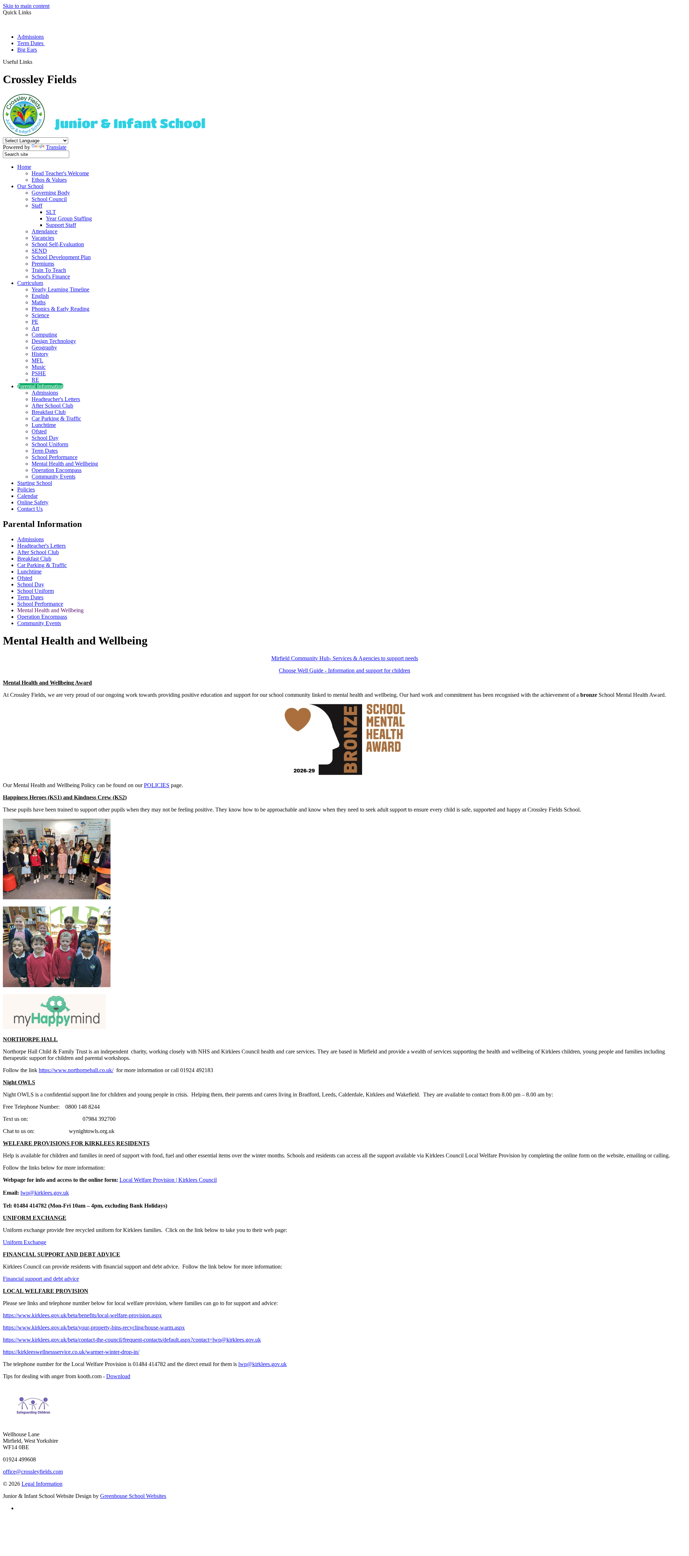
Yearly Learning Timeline (60, 289)
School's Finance (51, 276)
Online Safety (32, 502)
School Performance (55, 457)
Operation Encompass (56, 470)
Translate (56, 147)
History (40, 354)
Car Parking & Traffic (56, 418)
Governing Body (51, 193)
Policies (26, 489)
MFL (37, 360)
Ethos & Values (49, 180)
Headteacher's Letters (56, 399)
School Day (45, 438)
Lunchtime (44, 425)
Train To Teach (49, 270)
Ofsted (39, 431)
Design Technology (54, 341)
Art (35, 328)
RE (35, 380)
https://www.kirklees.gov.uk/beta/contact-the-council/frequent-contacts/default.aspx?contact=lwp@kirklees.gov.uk (132, 1340)
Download (118, 1376)
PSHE (39, 373)
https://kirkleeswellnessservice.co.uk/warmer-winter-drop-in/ (71, 1352)
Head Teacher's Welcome (60, 173)
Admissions (30, 37)
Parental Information (40, 386)
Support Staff (61, 225)
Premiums (43, 264)
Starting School (34, 483)
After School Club (52, 406)
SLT (51, 212)
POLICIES (156, 785)
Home (24, 167)
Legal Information (42, 1484)
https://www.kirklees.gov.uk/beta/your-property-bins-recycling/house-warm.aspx (94, 1327)
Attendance (44, 231)
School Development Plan (61, 257)
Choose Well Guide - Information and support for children (344, 670)
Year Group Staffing (69, 218)
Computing (44, 335)
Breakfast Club (49, 412)
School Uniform (50, 444)
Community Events (53, 477)
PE (35, 322)
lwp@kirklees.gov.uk (44, 1193)
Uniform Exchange (24, 1242)
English (40, 296)
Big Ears (27, 50)
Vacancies (43, 238)
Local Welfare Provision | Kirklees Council (168, 1180)
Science (40, 315)
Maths (39, 302)
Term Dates (31, 43)
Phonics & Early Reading (60, 309)
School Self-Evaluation (58, 244)
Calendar (27, 496)
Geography (44, 347)
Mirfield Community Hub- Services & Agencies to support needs (344, 658)
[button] (35, 62)
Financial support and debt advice (41, 1279)
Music (39, 367)
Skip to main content (26, 6)
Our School (30, 186)
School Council (49, 199)
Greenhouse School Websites (133, 1496)
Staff (37, 206)
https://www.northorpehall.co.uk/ (76, 1070)
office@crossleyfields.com (33, 1472)
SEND (39, 251)
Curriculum (30, 283)
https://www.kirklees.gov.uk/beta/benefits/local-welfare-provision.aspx (82, 1315)
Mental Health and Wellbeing (65, 464)
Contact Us (30, 509)
